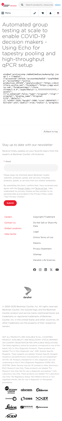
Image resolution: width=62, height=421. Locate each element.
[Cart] (43, 13)
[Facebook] (34, 270)
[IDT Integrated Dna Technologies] (42, 399)
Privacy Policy (24, 188)
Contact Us (10, 222)
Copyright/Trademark (44, 217)
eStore (58, 5)
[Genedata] (11, 399)
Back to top (52, 131)
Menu (8, 13)
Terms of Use (41, 188)
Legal (36, 232)
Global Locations (12, 228)
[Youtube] (57, 270)
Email (7, 161)
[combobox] (36, 5)
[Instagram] (40, 270)
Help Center (10, 234)
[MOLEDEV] (26, 407)
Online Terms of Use (43, 237)
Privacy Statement (42, 249)
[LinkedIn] (45, 270)
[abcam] (26, 390)
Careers (8, 217)
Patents (37, 243)
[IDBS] (26, 399)
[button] (22, 4)
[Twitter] (51, 270)
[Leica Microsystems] (11, 408)
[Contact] (34, 13)
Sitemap (37, 254)
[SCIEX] (11, 416)
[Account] (50, 13)
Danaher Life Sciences (44, 260)
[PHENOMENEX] (42, 408)
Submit (10, 203)
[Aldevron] (42, 390)
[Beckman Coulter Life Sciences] (9, 5)
